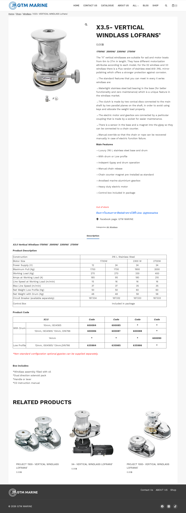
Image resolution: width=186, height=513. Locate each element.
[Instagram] (168, 506)
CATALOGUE (107, 5)
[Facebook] (162, 506)
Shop (155, 5)
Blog (146, 5)
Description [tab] (93, 236)
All (108, 227)
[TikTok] (175, 506)
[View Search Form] (166, 5)
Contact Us (147, 490)
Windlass (114, 227)
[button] (86, 24)
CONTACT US (90, 5)
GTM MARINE (24, 506)
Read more (77, 477)
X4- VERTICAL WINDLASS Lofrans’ (92, 464)
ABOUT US (123, 5)
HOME (76, 5)
